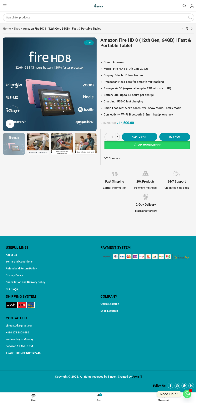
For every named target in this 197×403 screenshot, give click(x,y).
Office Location (109, 303)
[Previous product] (182, 29)
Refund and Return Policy (21, 268)
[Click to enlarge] (10, 124)
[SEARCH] (190, 17)
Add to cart (140, 136)
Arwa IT (137, 376)
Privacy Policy (14, 275)
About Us (11, 254)
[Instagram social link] (177, 386)
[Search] (184, 6)
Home (7, 28)
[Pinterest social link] (184, 386)
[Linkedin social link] (191, 386)
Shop (17, 28)
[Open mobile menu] (5, 6)
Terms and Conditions (19, 261)
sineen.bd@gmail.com (19, 325)
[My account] (192, 6)
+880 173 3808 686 (17, 332)
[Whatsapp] (187, 394)
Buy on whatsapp (149, 144)
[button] (7, 84)
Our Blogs (12, 289)
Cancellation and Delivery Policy (25, 282)
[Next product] (191, 29)
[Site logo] (98, 5)
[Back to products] (187, 29)
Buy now (174, 136)
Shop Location (109, 310)
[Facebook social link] (170, 386)
